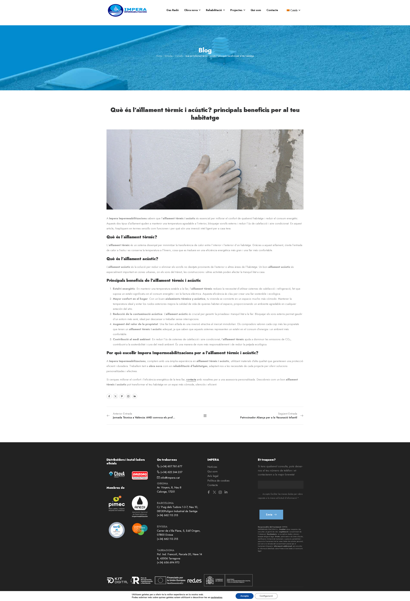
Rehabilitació (214, 10)
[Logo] (127, 10)
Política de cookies (218, 480)
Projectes (236, 10)
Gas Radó (172, 10)
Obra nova (191, 10)
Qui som (256, 10)
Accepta (244, 595)
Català (293, 10)
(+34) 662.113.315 (167, 515)
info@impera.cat (170, 478)
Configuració (266, 595)
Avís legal (212, 476)
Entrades (168, 56)
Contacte (272, 10)
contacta (191, 379)
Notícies (212, 467)
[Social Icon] (109, 396)
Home (159, 56)
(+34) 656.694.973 (168, 562)
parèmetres (216, 597)
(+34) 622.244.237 (171, 472)
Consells (179, 56)
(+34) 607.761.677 (171, 466)
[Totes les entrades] (205, 415)
